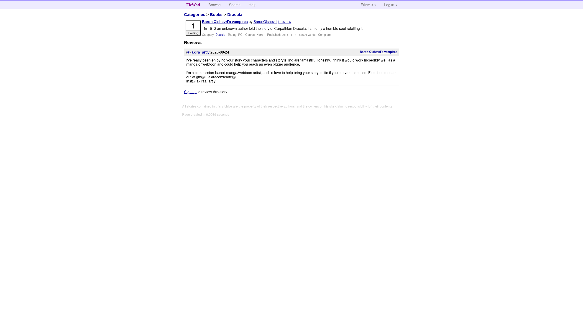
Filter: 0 (367, 4)
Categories (194, 14)
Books (216, 14)
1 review (284, 21)
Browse (214, 4)
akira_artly (201, 52)
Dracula (234, 14)
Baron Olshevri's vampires (225, 22)
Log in (389, 4)
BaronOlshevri (265, 21)
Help (252, 4)
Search (234, 4)
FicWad (193, 5)
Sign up (190, 91)
